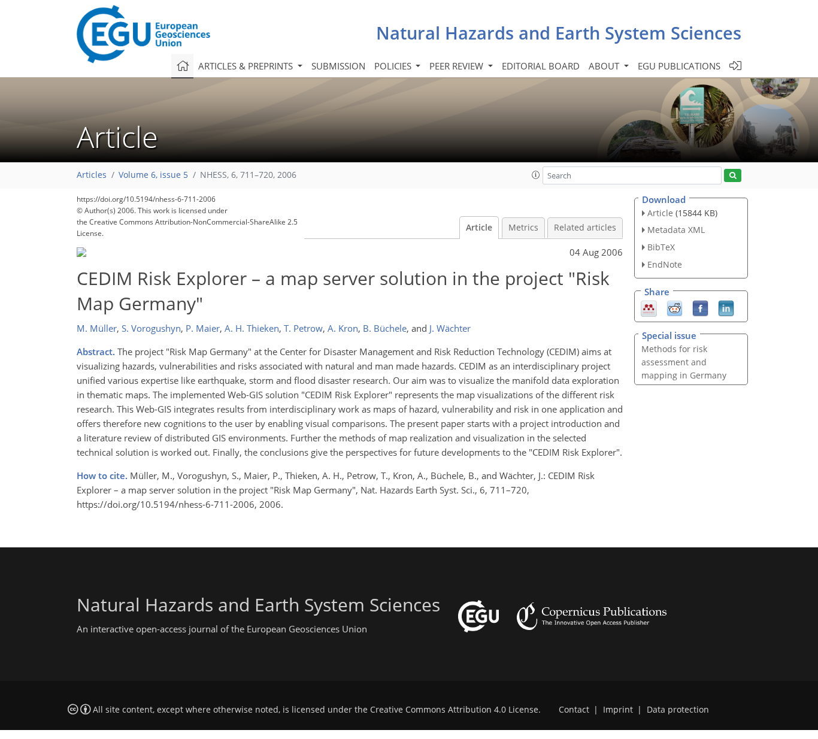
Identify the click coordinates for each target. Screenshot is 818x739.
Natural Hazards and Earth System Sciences (558, 32)
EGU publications (679, 66)
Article (479, 227)
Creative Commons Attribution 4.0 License (454, 709)
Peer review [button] (457, 66)
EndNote (664, 264)
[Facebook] (700, 307)
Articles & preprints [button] (246, 66)
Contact (574, 709)
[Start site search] (732, 176)
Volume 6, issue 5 (153, 174)
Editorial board (541, 66)
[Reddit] (674, 307)
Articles (92, 174)
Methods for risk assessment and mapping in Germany (683, 362)
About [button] (605, 66)
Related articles (585, 227)
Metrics (523, 227)
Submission (338, 66)
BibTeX (661, 247)
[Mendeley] (649, 307)
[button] (536, 174)
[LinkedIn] (726, 307)
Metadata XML (676, 229)
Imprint (618, 709)
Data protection (678, 709)
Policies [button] (394, 66)
